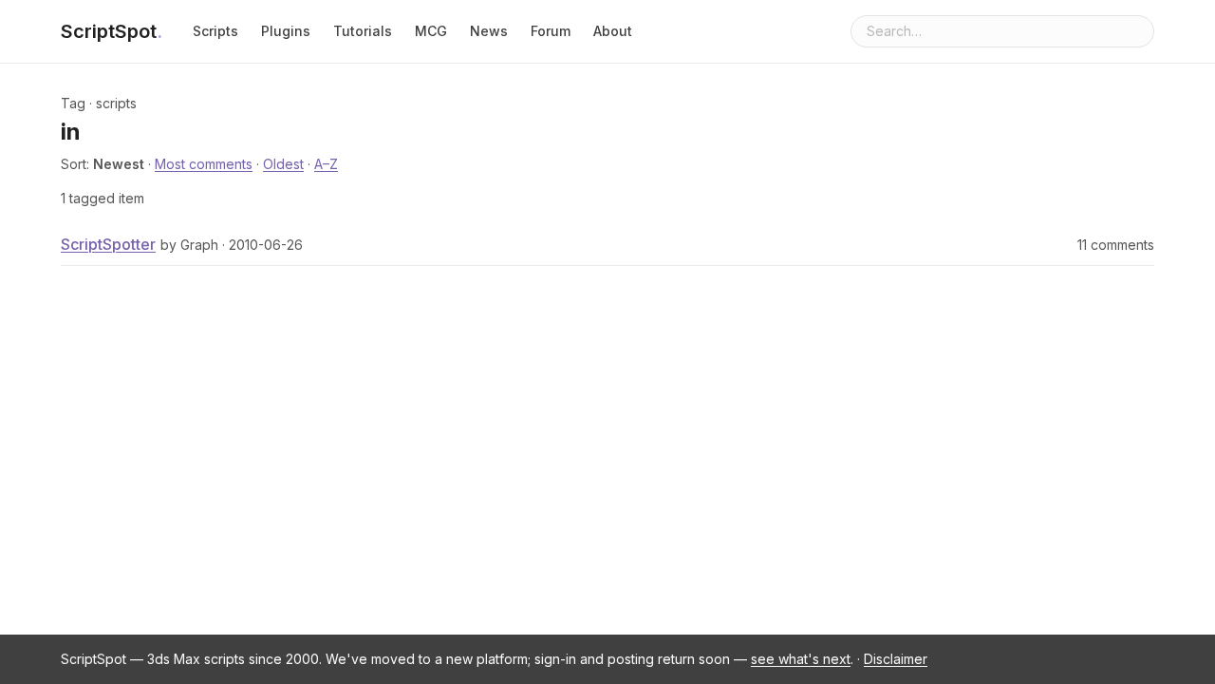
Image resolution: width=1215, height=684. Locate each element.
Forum (550, 31)
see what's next (800, 659)
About (612, 31)
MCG (431, 31)
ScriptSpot (111, 31)
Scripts (215, 31)
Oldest (283, 164)
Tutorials (362, 31)
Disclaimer (895, 659)
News (489, 31)
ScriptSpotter (108, 244)
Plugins (285, 31)
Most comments (203, 164)
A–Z (326, 164)
